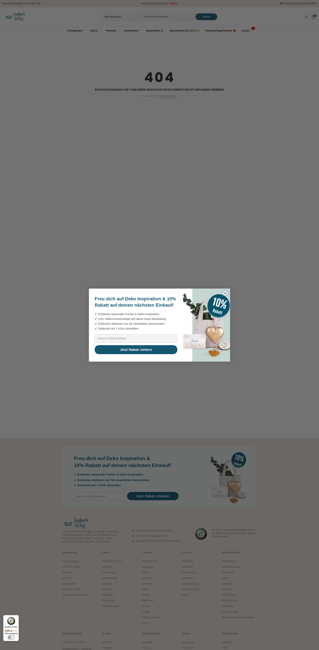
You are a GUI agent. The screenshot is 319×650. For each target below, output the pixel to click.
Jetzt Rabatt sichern (136, 349)
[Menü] (17, 617)
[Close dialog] (225, 293)
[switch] (11, 637)
